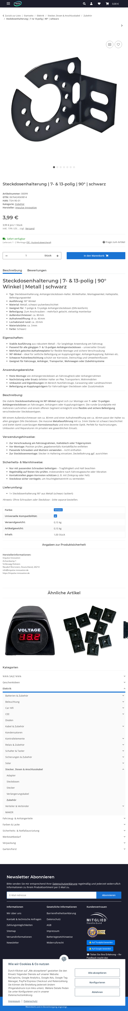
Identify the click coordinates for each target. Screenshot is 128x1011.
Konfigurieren (97, 982)
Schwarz (58, 510)
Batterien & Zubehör (16, 695)
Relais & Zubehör (14, 744)
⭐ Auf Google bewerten (100, 949)
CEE (7, 714)
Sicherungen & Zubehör (18, 757)
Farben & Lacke (11, 824)
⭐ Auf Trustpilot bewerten (101, 942)
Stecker (11, 787)
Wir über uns (14, 913)
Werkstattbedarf (12, 836)
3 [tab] (61, 167)
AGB (49, 925)
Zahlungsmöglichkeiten (20, 925)
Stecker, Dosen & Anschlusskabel (24, 769)
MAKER (9, 812)
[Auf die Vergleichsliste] (109, 44)
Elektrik (7, 688)
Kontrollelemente (15, 738)
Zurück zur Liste (13, 15)
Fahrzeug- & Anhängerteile (18, 818)
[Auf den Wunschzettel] (118, 44)
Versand (29, 228)
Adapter (11, 775)
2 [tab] (57, 167)
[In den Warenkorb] (5, 36)
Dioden (9, 720)
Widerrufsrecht (55, 942)
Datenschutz (31, 1001)
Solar (8, 763)
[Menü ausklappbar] (8, 2)
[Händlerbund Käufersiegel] (96, 932)
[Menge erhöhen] (57, 255)
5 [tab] (67, 167)
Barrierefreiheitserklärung (61, 913)
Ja (55, 516)
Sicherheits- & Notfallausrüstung (21, 830)
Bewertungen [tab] (36, 270)
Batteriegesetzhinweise (60, 936)
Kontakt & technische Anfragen (24, 919)
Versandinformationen (19, 936)
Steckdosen (13, 781)
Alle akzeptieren (97, 972)
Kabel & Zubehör (14, 726)
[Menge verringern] (6, 255)
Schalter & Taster (14, 750)
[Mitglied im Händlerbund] (97, 918)
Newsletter (13, 942)
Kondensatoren (13, 732)
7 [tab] (74, 167)
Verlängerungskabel (18, 793)
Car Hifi (9, 707)
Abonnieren (109, 895)
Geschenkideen (11, 682)
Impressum (14, 1001)
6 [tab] (71, 167)
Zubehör (19, 204)
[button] (85, 3)
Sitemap (11, 931)
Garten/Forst (10, 849)
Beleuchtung (12, 701)
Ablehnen (97, 992)
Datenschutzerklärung (64, 883)
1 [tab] (54, 167)
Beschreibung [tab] (12, 270)
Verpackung (9, 842)
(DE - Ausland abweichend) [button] (38, 242)
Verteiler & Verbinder (17, 806)
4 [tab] (64, 167)
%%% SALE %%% (12, 676)
